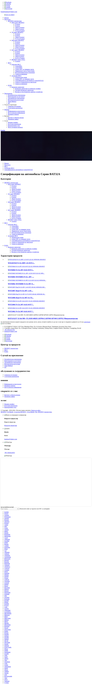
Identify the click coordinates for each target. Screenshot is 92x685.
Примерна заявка (13, 119)
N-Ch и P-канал (20, 30)
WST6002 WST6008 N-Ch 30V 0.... (21, 284)
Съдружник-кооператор (15, 108)
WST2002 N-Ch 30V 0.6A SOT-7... (21, 311)
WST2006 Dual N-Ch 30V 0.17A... (21, 298)
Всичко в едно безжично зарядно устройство (29, 92)
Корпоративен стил (14, 125)
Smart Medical (12, 101)
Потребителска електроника (16, 95)
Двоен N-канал (19, 27)
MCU (9, 63)
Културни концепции (14, 124)
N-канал (17, 24)
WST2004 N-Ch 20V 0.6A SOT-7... (21, 304)
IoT (9, 103)
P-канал (17, 26)
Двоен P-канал (19, 29)
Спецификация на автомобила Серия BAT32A (29, 80)
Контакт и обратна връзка (16, 117)
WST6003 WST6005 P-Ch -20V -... (21, 277)
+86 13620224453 (9, 452)
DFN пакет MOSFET (18, 22)
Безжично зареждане (18, 87)
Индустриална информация (16, 113)
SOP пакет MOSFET (18, 40)
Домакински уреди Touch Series (24, 71)
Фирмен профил (13, 122)
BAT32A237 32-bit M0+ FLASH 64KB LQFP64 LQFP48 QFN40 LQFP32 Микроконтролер (43, 318)
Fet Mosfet (10, 412)
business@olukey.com (10, 331)
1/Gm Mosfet (30, 412)
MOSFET (3, 412)
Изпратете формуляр (10, 425)
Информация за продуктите (16, 111)
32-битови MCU (16, 76)
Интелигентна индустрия (16, 100)
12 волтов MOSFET (20, 412)
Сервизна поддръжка (14, 106)
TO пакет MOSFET (17, 32)
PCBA (10, 85)
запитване (87, 322)
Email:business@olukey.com (9, 11)
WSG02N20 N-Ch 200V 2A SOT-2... (21, 263)
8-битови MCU (16, 64)
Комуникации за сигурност (16, 96)
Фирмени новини (13, 114)
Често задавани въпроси (15, 127)
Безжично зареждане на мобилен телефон (28, 88)
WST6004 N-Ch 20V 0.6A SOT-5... (21, 270)
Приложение (8, 93)
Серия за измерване (21, 74)
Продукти (7, 19)
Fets (36, 412)
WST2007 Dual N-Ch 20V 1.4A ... (20, 291)
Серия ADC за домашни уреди (24, 69)
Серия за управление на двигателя (25, 82)
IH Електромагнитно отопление (25, 72)
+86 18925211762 (9, 330)
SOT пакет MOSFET (18, 50)
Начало (6, 18)
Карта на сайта (35, 410)
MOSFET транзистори (15, 21)
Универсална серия (21, 77)
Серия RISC (18, 67)
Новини (6, 109)
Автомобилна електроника (16, 98)
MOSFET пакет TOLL (18, 59)
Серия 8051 (18, 66)
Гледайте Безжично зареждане (24, 90)
